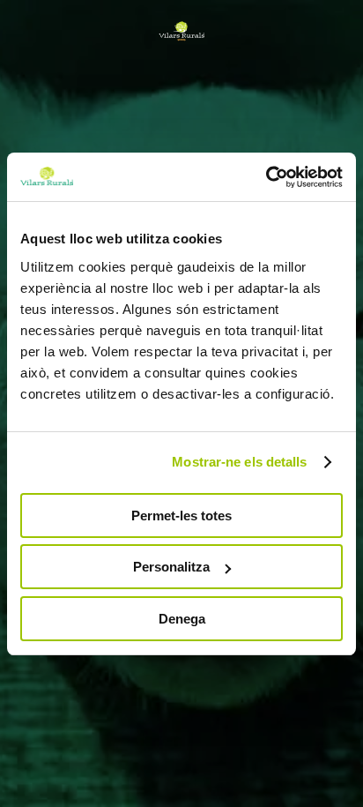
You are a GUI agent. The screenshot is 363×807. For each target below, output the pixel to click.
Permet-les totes (181, 515)
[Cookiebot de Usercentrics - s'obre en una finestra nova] (266, 177)
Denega (182, 618)
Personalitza (171, 566)
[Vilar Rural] (181, 31)
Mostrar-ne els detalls (239, 461)
